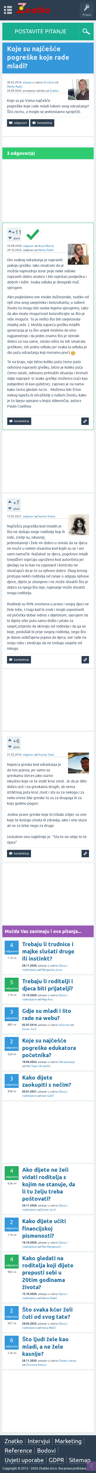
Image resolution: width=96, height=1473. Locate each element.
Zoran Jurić (29, 1029)
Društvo (49, 82)
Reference (18, 1450)
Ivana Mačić (48, 1327)
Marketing (68, 1441)
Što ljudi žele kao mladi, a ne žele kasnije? (45, 1346)
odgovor (28, 246)
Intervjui (39, 1441)
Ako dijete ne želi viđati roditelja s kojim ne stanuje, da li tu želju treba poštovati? (48, 1184)
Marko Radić (15, 86)
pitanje (27, 82)
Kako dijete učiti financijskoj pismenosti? (44, 1228)
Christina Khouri (36, 1364)
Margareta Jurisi (51, 969)
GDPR (56, 1460)
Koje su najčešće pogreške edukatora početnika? (49, 1047)
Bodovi (46, 1450)
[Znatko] (33, 8)
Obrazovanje (67, 1062)
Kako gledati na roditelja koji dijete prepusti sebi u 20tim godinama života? (47, 1273)
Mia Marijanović (51, 1246)
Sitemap (80, 1460)
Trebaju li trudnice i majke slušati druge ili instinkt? (48, 951)
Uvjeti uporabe (24, 1460)
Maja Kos (47, 999)
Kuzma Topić (46, 754)
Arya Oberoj (46, 246)
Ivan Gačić (47, 1095)
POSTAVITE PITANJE (40, 31)
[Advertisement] (48, 191)
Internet (64, 1025)
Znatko (54, 90)
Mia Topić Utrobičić (38, 1066)
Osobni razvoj (67, 1360)
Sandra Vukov (46, 516)
